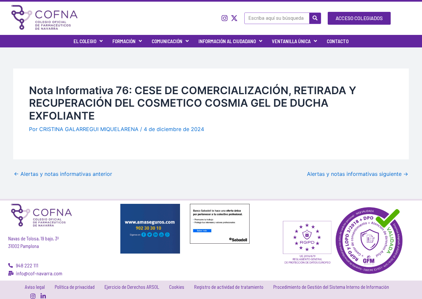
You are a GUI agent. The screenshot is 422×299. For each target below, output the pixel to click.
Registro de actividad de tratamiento (228, 287)
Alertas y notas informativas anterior (63, 174)
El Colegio (85, 41)
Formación (124, 41)
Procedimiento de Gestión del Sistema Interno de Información (331, 287)
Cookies (176, 287)
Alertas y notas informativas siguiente (357, 174)
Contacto (337, 41)
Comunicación (167, 41)
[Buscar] (315, 18)
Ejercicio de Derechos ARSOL (132, 287)
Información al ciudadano (227, 41)
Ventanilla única (291, 41)
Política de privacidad (75, 287)
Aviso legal (35, 287)
